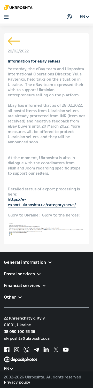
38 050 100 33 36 (19, 331)
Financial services (22, 285)
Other (10, 297)
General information (25, 262)
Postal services (19, 273)
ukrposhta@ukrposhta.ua (27, 338)
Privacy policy (17, 382)
